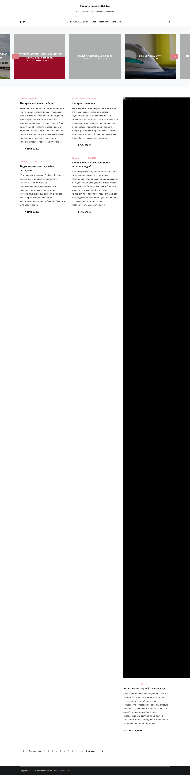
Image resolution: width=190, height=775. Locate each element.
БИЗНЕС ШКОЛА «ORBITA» (78, 22)
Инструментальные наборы (37, 103)
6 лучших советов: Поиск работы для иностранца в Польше (39, 56)
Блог (94, 22)
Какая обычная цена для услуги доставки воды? (91, 164)
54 (82, 751)
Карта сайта (104, 22)
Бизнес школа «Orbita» (95, 6)
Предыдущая (35, 751)
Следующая (91, 751)
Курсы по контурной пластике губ (144, 688)
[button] (15, 56)
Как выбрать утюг (150, 56)
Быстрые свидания (83, 103)
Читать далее (32, 149)
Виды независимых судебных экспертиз (38, 168)
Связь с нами (117, 22)
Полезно (31, 60)
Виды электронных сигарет (95, 56)
